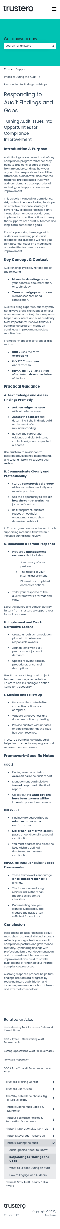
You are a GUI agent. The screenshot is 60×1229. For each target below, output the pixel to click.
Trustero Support (15, 69)
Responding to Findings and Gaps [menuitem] (29, 1159)
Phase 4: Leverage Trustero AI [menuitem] (25, 1136)
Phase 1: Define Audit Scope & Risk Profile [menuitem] (25, 1108)
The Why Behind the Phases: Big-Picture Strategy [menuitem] (27, 1098)
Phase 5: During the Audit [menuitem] (22, 1143)
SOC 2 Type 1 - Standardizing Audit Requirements (24, 1040)
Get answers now (20, 38)
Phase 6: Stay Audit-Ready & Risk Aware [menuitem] (27, 1184)
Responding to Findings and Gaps (25, 84)
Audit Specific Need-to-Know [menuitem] (28, 1150)
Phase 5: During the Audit (20, 77)
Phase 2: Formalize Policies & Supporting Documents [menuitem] (24, 1119)
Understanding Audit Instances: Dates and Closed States (28, 1028)
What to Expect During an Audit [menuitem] (29, 1168)
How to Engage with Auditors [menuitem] (28, 1175)
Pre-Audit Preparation (16, 1059)
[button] (53, 1082)
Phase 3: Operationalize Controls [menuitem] (27, 1129)
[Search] (53, 46)
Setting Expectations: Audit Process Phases (29, 1051)
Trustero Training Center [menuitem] (22, 1082)
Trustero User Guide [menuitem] (19, 1089)
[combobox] (27, 46)
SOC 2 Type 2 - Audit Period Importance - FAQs (28, 1070)
